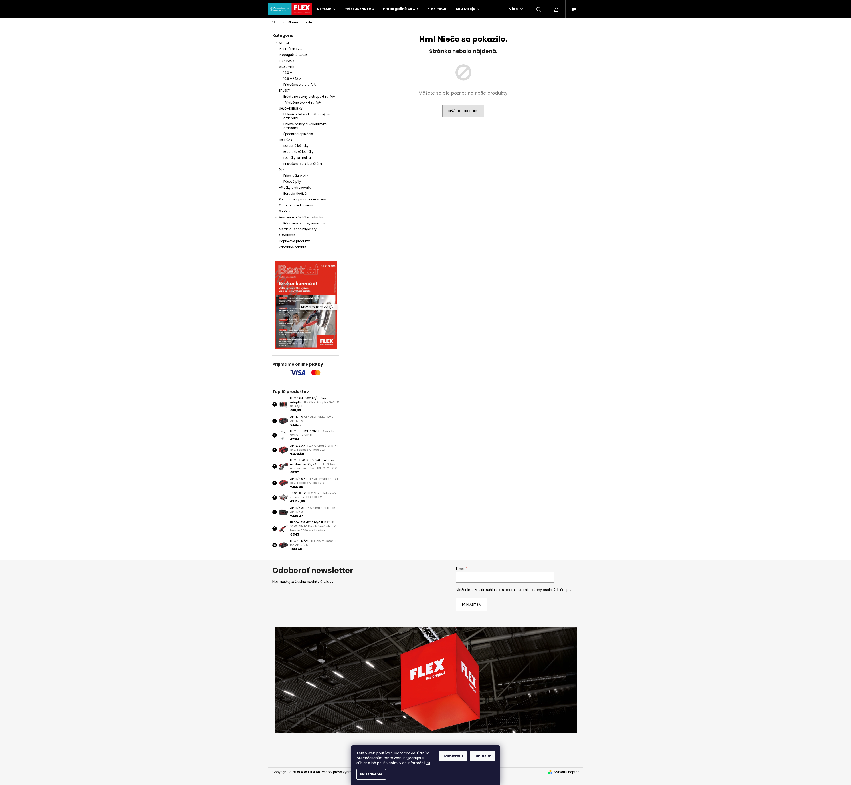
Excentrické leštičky (298, 151)
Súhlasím (482, 756)
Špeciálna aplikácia (298, 134)
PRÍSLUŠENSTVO (290, 49)
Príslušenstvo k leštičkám (302, 163)
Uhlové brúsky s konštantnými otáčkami (306, 116)
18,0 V (287, 73)
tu (428, 762)
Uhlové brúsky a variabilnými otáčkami (305, 126)
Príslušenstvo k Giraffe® (303, 102)
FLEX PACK (286, 61)
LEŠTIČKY (286, 139)
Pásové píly (292, 181)
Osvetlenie (287, 235)
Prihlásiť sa (471, 604)
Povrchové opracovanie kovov (302, 199)
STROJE (284, 43)
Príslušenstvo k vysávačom (304, 223)
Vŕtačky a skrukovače (295, 187)
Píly (281, 169)
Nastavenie (371, 774)
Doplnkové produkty (294, 241)
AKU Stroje (287, 67)
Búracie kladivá (295, 193)
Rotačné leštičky (296, 145)
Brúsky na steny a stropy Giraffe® (309, 96)
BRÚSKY (284, 90)
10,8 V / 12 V (292, 79)
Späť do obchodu (463, 111)
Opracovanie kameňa (296, 205)
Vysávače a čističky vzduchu (301, 217)
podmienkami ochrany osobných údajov (538, 589)
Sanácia (285, 211)
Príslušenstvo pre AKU (299, 84)
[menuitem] (326, 9)
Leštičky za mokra (297, 157)
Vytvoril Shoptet (566, 772)
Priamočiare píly (295, 175)
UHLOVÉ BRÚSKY (291, 108)
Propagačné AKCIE (293, 54)
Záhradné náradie (293, 247)
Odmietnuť (452, 756)
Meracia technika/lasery (298, 229)
